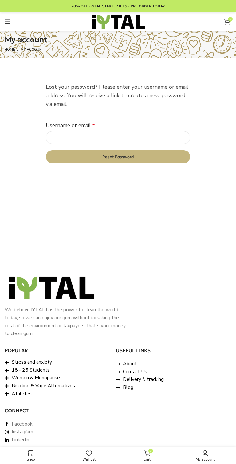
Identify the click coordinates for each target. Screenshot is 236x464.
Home (10, 49)
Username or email (81, 125)
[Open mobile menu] (8, 21)
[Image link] (51, 287)
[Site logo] (117, 21)
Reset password (118, 156)
